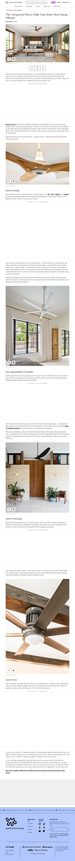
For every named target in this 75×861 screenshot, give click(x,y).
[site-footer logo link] (10, 847)
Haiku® (57, 194)
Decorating (29, 6)
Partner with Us (10, 854)
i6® (49, 194)
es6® (52, 194)
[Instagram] (40, 824)
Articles (38, 6)
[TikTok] (44, 824)
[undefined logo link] (15, 2)
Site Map (30, 832)
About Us (30, 826)
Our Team (30, 823)
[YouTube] (40, 831)
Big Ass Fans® (11, 124)
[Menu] (7, 2)
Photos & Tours (18, 6)
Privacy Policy (53, 836)
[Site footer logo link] (15, 823)
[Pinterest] (44, 827)
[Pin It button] (13, 59)
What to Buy (57, 6)
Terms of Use (63, 835)
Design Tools (47, 6)
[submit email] (66, 829)
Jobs (7, 852)
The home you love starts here (60, 810)
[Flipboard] (44, 831)
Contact (30, 829)
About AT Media (10, 850)
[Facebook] (40, 827)
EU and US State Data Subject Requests (63, 850)
